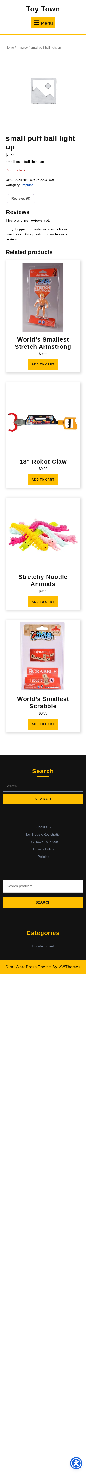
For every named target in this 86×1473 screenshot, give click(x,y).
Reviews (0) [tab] (20, 198)
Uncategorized (43, 946)
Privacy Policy (43, 849)
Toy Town (43, 9)
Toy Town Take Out (43, 842)
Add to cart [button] (43, 364)
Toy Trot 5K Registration (43, 834)
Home (10, 47)
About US (43, 827)
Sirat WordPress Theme (28, 967)
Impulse (22, 47)
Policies (43, 857)
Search (43, 902)
